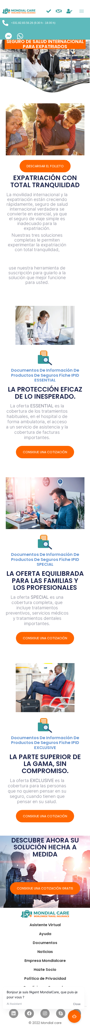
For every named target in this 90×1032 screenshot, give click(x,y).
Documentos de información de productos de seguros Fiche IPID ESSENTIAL (45, 375)
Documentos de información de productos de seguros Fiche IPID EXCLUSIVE (45, 742)
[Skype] (60, 1013)
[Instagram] (45, 1013)
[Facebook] (29, 1013)
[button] (45, 166)
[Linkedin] (13, 1013)
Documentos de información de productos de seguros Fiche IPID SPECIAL (45, 559)
